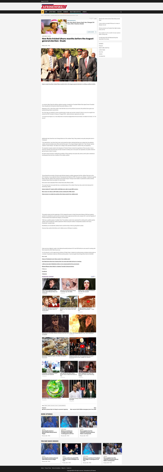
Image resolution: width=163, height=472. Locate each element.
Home (46, 11)
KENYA (46, 405)
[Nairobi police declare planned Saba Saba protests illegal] (50, 421)
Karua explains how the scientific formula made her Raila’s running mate (87, 432)
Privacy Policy (48, 468)
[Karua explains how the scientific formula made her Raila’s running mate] (88, 421)
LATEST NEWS (52, 11)
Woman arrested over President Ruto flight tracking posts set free (67, 432)
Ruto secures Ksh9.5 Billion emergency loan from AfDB (83, 408)
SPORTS (84, 11)
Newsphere (86, 470)
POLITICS (59, 11)
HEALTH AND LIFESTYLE (75, 11)
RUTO (56, 405)
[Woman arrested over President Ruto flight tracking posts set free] (69, 421)
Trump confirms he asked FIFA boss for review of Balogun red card (71, 459)
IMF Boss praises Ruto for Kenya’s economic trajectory (55, 408)
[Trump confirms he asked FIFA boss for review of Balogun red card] (71, 449)
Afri (49, 45)
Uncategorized (102, 56)
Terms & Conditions (56, 468)
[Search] (121, 12)
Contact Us (68, 468)
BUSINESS (65, 11)
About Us (64, 468)
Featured (101, 45)
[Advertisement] (69, 95)
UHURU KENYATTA (62, 405)
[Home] (42, 12)
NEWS (49, 405)
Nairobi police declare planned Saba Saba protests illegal (49, 432)
